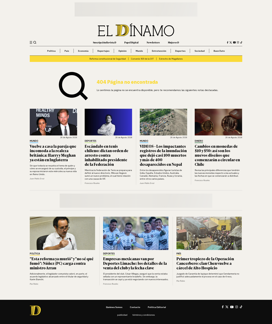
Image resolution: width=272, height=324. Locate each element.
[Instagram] (238, 42)
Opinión (122, 50)
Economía (83, 50)
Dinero (199, 141)
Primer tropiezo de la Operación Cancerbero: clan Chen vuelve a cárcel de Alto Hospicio (205, 263)
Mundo (139, 50)
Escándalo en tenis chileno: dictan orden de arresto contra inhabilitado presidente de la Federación (106, 155)
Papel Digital (131, 42)
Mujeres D (173, 42)
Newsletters (153, 42)
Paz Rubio (34, 284)
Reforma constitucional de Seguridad (107, 58)
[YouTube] (234, 42)
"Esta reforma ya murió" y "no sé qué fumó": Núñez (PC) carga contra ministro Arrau (62, 263)
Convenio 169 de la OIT (142, 58)
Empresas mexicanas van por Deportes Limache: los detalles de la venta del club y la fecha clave (135, 263)
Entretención (159, 50)
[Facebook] (227, 42)
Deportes (180, 50)
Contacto (135, 307)
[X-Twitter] (231, 42)
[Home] (136, 29)
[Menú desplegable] (31, 42)
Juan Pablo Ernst (37, 178)
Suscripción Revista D (104, 42)
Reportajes (103, 50)
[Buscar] (34, 42)
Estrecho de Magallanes (171, 58)
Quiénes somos (114, 307)
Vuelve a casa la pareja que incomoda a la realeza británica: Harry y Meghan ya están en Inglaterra (53, 152)
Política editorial (157, 307)
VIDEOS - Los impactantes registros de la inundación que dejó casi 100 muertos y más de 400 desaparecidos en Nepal (163, 155)
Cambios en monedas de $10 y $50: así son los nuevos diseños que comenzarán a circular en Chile (217, 155)
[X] (226, 307)
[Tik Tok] (241, 306)
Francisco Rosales (92, 183)
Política (51, 50)
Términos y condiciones (143, 314)
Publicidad (122, 314)
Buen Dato (219, 50)
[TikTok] (241, 42)
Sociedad (200, 50)
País (67, 50)
